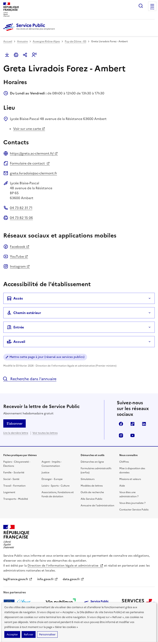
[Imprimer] (16, 55)
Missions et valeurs (130, 479)
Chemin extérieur (27, 312)
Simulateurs (87, 479)
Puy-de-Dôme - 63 (75, 41)
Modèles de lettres (92, 486)
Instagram (18, 266)
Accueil (7, 41)
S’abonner (14, 423)
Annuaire (22, 41)
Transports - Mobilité (15, 499)
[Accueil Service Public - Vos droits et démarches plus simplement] (30, 31)
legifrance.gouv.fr (15, 579)
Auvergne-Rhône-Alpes (46, 41)
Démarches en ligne (92, 462)
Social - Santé (11, 479)
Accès (18, 298)
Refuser (28, 634)
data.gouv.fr (71, 579)
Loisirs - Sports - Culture (56, 486)
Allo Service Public (91, 499)
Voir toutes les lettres (45, 433)
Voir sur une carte (27, 128)
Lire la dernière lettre (15, 433)
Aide (122, 486)
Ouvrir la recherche (141, 6)
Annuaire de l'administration (97, 505)
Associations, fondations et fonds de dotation (58, 494)
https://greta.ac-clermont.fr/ (32, 153)
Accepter (12, 634)
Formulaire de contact (28, 163)
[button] (34, 55)
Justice (45, 472)
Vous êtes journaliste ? (132, 503)
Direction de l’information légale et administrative (63, 565)
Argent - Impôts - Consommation (52, 464)
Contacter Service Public (134, 509)
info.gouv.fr (45, 579)
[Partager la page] (25, 55)
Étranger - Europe (52, 479)
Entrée (18, 327)
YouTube (17, 256)
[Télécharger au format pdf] (7, 55)
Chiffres (124, 462)
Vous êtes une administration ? (128, 494)
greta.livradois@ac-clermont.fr (33, 173)
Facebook (17, 246)
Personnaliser (47, 634)
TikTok (132, 424)
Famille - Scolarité (13, 472)
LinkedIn (144, 424)
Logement (9, 492)
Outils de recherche (92, 492)
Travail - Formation (14, 486)
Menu (152, 9)
